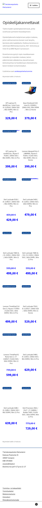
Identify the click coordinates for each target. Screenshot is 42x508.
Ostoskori (6, 497)
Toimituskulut (8, 491)
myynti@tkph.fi (9, 464)
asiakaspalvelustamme (23, 71)
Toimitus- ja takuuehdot (12, 488)
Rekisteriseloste (9, 494)
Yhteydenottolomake (11, 500)
